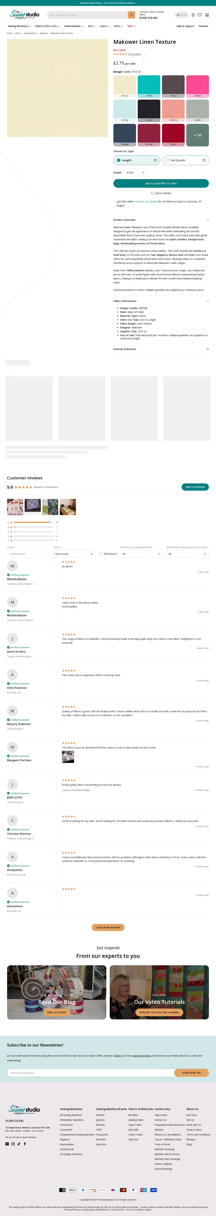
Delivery (159, 1129)
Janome (100, 1119)
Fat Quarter (178, 160)
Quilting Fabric (30, 33)
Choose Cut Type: (123, 151)
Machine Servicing (164, 1149)
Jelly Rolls (133, 1129)
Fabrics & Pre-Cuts (46, 26)
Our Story (191, 1115)
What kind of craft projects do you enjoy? (187, 547)
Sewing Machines (18, 26)
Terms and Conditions (198, 1134)
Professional (67, 1149)
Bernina (100, 1124)
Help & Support (185, 26)
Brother (100, 1115)
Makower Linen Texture (62, 33)
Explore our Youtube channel (159, 1012)
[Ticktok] (19, 1144)
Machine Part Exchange (167, 1159)
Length (126, 160)
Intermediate (67, 1144)
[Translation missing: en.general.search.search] (131, 15)
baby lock (101, 1144)
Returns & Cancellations (168, 1134)
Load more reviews (108, 927)
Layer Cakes (135, 1124)
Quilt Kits (133, 1139)
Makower (44, 33)
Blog (189, 1144)
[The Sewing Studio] (24, 15)
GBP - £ (179, 15)
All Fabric (133, 1115)
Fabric (18, 33)
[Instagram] (13, 1144)
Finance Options (163, 1163)
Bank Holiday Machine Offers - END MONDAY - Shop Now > (108, 3)
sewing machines (141, 1055)
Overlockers (66, 1124)
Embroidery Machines (72, 1119)
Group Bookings (163, 1168)
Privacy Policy (193, 1129)
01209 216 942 (14, 1121)
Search (10, 547)
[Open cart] (207, 15)
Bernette (101, 1139)
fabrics (118, 1055)
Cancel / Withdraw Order (168, 1139)
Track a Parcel (162, 1144)
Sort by (56, 547)
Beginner (65, 1139)
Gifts (117, 26)
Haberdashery (72, 26)
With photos (110, 553)
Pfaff (99, 1129)
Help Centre (161, 1115)
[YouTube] (7, 1144)
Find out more (56, 1012)
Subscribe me (191, 1072)
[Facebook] (24, 1144)
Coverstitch (66, 1129)
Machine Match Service (167, 1154)
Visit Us (190, 1119)
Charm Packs (135, 1134)
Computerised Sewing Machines (77, 1134)
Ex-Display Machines (71, 1154)
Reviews (203, 26)
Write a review (195, 487)
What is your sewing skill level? (136, 547)
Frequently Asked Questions (170, 1124)
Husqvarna (102, 1134)
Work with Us (193, 1124)
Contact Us (161, 1119)
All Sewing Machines (71, 1115)
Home (10, 33)
